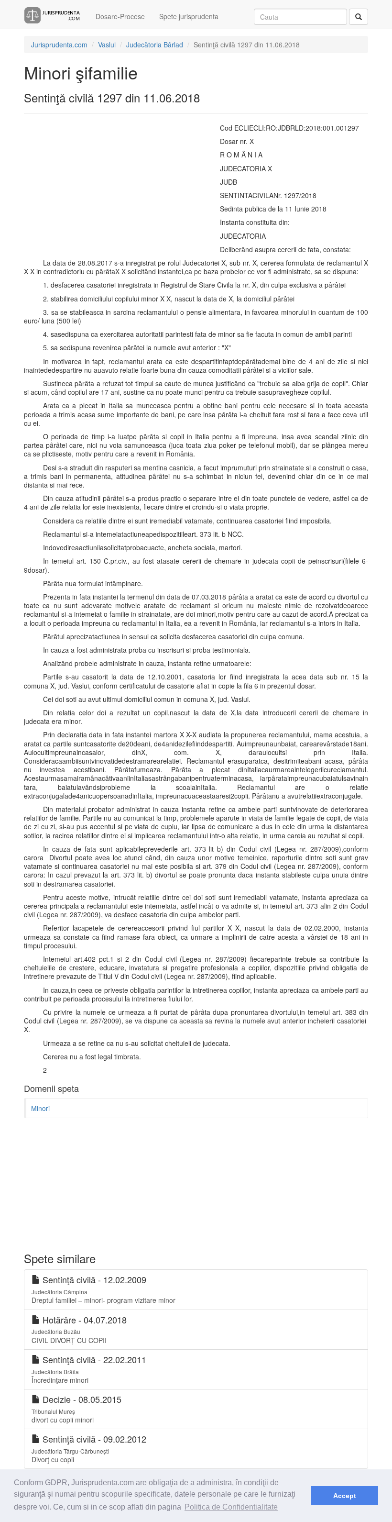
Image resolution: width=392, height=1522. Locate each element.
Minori (40, 1108)
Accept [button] (344, 1496)
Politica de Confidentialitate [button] (231, 1507)
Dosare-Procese (120, 16)
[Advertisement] (105, 185)
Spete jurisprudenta (188, 16)
